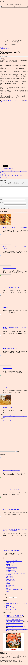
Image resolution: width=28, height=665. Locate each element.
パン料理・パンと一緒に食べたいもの (15, 573)
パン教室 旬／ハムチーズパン (9, 268)
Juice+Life (8, 606)
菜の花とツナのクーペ (7, 368)
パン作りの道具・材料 (11, 568)
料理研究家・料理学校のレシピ (14, 589)
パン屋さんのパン (10, 570)
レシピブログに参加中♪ (7, 168)
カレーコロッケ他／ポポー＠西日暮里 (11, 509)
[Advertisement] (14, 24)
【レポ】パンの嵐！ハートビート (10, 348)
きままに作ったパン (11, 562)
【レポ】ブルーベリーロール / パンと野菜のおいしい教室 (15, 227)
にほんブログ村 (4, 174)
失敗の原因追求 (10, 585)
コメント (2, 185)
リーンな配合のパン (18, 100)
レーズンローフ (7, 420)
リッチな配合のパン (11, 579)
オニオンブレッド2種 (7, 407)
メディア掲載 (9, 577)
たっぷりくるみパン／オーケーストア (11, 489)
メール (1, 202)
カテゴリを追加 (10, 565)
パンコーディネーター (11, 567)
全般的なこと (9, 583)
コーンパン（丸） (6, 307)
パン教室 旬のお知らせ (15, 4)
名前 (1, 199)
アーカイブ (6, 597)
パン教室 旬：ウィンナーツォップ (14, 623)
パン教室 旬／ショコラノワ (8, 387)
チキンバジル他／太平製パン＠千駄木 (11, 550)
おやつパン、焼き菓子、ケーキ (14, 561)
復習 (7, 588)
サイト (1, 205)
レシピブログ (9, 582)
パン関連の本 (9, 574)
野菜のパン (8, 591)
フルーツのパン (10, 576)
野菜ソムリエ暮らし (11, 607)
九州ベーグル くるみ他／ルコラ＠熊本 (11, 470)
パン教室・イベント (7, 100)
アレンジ (8, 564)
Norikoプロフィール (11, 609)
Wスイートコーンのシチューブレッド (11, 287)
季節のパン (8, 586)
